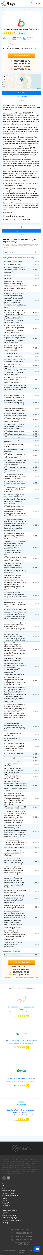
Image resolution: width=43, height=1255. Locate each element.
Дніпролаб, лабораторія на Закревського (21, 1040)
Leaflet (39, 88)
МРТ (3, 1183)
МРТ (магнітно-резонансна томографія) (18, 258)
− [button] (4, 79)
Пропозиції (6, 1205)
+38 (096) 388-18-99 (21, 64)
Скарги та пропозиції (9, 1210)
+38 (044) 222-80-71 (21, 61)
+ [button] (4, 76)
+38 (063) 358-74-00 (21, 69)
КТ (3, 1186)
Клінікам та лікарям (9, 1191)
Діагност (18, 951)
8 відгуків (22, 33)
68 (15, 1086)
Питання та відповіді (9, 1218)
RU (32, 3)
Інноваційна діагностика (11, 14)
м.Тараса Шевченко (26, 1012)
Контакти (5, 1208)
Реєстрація (12, 1215)
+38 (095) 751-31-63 (21, 66)
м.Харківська (9, 46)
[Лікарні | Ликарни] (21, 1148)
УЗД (3, 1188)
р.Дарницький (29, 1115)
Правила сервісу (8, 1193)
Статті (4, 1200)
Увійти (4, 1215)
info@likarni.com (23, 1244)
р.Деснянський (28, 1043)
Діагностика (7, 951)
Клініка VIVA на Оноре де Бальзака (21, 1078)
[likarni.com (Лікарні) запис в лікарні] (8, 3)
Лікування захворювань (10, 1195)
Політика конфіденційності (11, 1220)
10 (15, 1016)
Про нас (5, 1213)
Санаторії (5, 1223)
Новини (4, 1198)
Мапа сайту (6, 1203)
